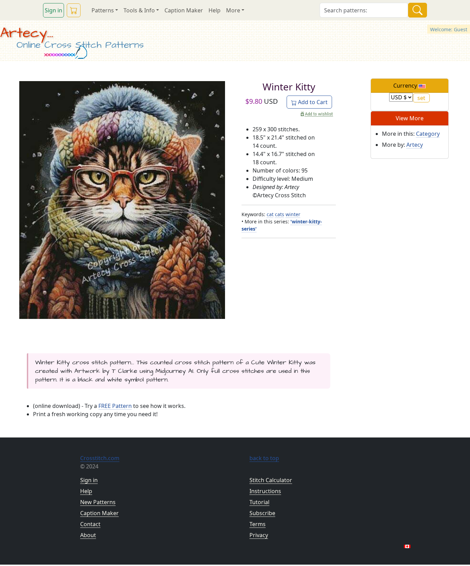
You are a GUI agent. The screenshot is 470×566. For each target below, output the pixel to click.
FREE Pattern (115, 406)
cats (279, 214)
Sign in (53, 10)
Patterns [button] (103, 10)
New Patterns (98, 502)
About (88, 535)
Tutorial (259, 502)
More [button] (233, 10)
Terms (257, 524)
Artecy (414, 144)
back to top (264, 458)
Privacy (258, 535)
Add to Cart (312, 102)
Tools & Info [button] (139, 10)
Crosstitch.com (99, 458)
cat (270, 214)
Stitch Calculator (270, 480)
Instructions (265, 491)
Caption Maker (183, 10)
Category (428, 133)
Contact (90, 524)
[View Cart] (74, 10)
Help (215, 10)
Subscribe (262, 513)
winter (293, 214)
